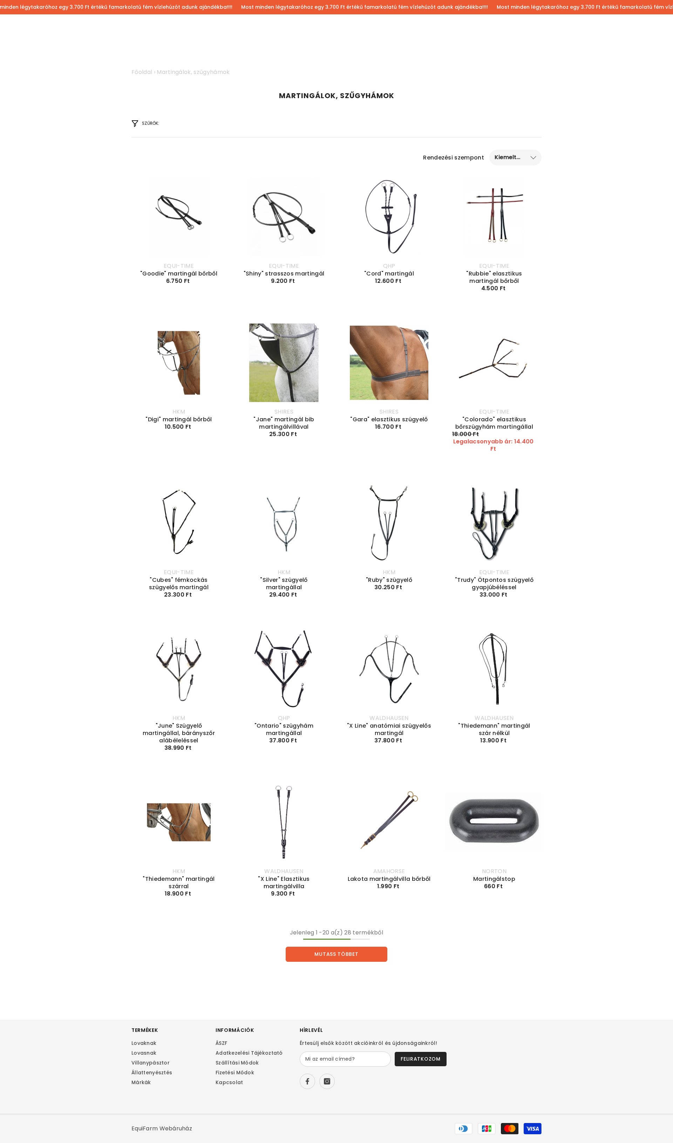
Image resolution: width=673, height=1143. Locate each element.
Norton (494, 871)
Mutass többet (336, 954)
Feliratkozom (420, 1058)
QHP (389, 266)
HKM (178, 412)
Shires (283, 412)
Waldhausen (388, 718)
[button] (515, 157)
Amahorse (389, 871)
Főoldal (141, 72)
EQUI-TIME (179, 266)
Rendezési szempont (453, 157)
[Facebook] (307, 1081)
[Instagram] (327, 1081)
